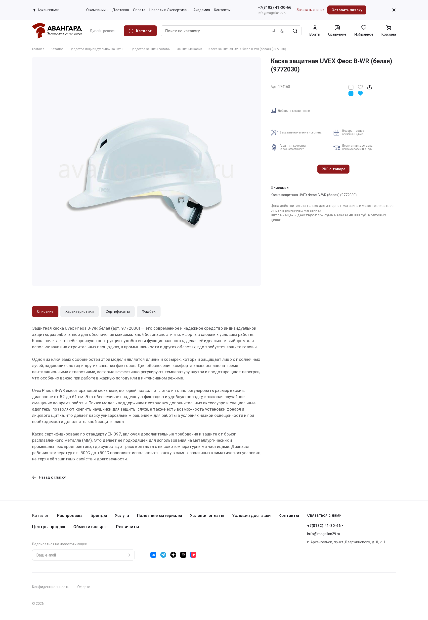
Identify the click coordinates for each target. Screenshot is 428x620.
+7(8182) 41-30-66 (274, 7)
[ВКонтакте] (153, 555)
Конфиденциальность (50, 587)
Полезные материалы (159, 515)
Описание (45, 311)
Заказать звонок (310, 10)
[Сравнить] (351, 86)
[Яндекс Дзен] (173, 555)
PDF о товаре (333, 169)
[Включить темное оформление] (394, 10)
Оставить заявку (347, 10)
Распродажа (70, 515)
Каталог (40, 515)
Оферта (83, 587)
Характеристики (79, 311)
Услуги (122, 515)
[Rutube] (183, 555)
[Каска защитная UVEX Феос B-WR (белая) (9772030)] (146, 171)
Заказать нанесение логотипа (301, 132)
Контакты (289, 515)
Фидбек (149, 311)
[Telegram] (163, 555)
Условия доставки (251, 515)
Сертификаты (118, 311)
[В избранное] (360, 86)
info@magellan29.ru (272, 13)
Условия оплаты (207, 515)
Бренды (98, 515)
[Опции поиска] (272, 31)
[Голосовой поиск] (283, 31)
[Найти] (295, 31)
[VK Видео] (193, 555)
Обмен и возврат (90, 526)
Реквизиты (127, 526)
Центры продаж (48, 526)
